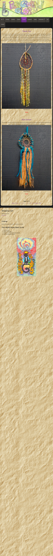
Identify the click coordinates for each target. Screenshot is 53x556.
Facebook (30, 19)
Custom (18, 19)
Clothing (7, 19)
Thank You (26, 31)
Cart (47, 19)
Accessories (41, 19)
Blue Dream (26, 120)
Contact (2, 24)
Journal (23, 19)
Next (36, 203)
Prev (17, 203)
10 (34, 203)
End (40, 203)
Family (35, 19)
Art (1, 19)
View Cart (4, 215)
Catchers (13, 19)
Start (13, 203)
